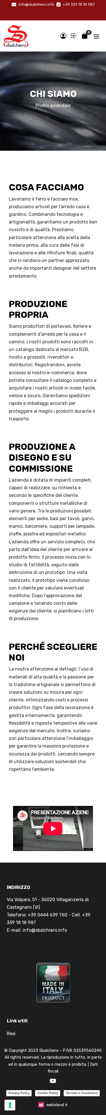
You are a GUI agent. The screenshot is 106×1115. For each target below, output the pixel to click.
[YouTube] (53, 1081)
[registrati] (74, 36)
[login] (63, 36)
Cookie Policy (47, 1093)
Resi (11, 1033)
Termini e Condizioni (82, 1093)
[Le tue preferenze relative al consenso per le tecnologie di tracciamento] (10, 1105)
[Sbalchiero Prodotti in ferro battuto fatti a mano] (16, 36)
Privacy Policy (18, 1093)
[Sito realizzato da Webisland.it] (53, 1104)
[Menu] (96, 36)
